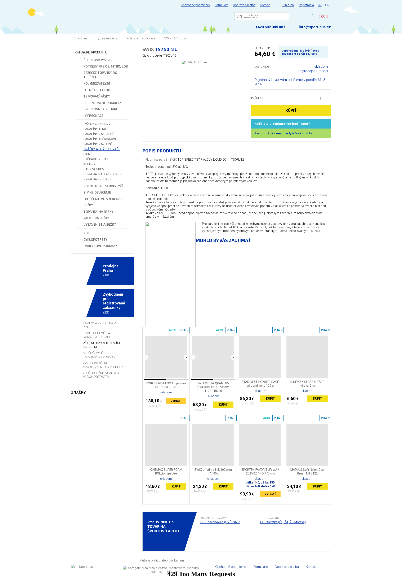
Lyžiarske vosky (107, 38)
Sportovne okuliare (101, 109)
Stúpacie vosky (96, 159)
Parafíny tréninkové (100, 139)
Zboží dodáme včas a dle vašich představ (102, 375)
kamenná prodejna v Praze (99, 325)
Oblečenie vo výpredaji (103, 199)
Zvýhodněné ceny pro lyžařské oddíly (283, 133)
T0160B (283, 231)
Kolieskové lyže (97, 83)
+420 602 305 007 (270, 27)
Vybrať (176, 401)
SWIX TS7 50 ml (175, 38)
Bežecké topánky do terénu (100, 74)
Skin (87, 154)
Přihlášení (288, 5)
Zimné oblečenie (97, 192)
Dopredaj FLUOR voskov (103, 174)
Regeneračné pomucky (103, 103)
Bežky (88, 205)
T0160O (314, 231)
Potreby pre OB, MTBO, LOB (106, 66)
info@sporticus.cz (315, 27)
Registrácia (306, 5)
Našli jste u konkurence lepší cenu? (282, 124)
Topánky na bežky (98, 211)
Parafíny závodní (98, 144)
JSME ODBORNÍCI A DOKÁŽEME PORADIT (97, 335)
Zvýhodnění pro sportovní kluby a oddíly (103, 365)
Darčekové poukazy (100, 246)
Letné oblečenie (97, 90)
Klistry (89, 164)
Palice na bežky (96, 218)
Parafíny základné (99, 134)
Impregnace (93, 115)
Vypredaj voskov (98, 179)
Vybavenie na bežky (100, 224)
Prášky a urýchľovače (140, 38)
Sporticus (81, 38)
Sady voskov (94, 169)
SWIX (148, 49)
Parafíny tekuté (97, 129)
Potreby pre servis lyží (103, 186)
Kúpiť (223, 405)
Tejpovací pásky (97, 96)
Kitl (87, 233)
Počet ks (257, 97)
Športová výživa (98, 60)
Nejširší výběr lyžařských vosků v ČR (101, 355)
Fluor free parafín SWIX (161, 159)
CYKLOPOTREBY (95, 239)
